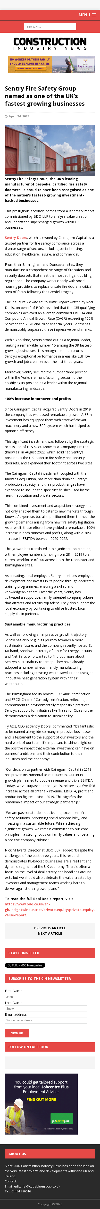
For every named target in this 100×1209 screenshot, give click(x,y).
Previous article (50, 928)
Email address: (16, 1014)
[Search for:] (50, 26)
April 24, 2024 (19, 116)
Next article (50, 933)
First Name (13, 990)
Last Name (13, 1002)
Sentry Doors (16, 237)
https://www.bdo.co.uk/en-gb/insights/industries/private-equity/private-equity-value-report (50, 909)
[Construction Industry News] (50, 44)
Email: (9, 1186)
